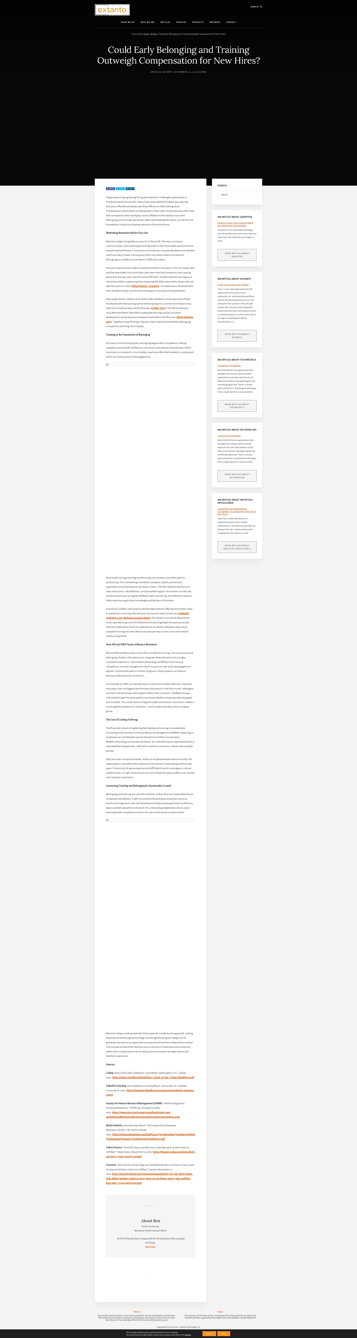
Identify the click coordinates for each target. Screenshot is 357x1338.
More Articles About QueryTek (237, 255)
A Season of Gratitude (229, 365)
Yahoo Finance (140, 286)
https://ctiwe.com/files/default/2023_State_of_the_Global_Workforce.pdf (153, 1077)
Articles (156, 72)
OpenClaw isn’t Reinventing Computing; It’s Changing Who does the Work (237, 511)
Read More (150, 1247)
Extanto (168, 72)
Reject (223, 1334)
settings (188, 1335)
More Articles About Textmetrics (237, 406)
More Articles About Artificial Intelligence (237, 547)
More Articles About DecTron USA (237, 476)
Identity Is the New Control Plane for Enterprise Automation (235, 224)
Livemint (154, 286)
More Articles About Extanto (237, 336)
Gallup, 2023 (158, 308)
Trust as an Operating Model (233, 284)
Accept (209, 1334)
